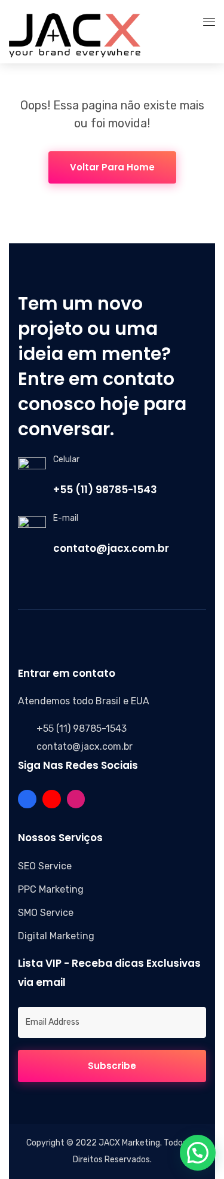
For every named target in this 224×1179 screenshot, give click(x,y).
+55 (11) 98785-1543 (105, 489)
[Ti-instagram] (76, 799)
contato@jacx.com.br (111, 548)
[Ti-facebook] (27, 799)
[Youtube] (51, 799)
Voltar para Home (112, 167)
